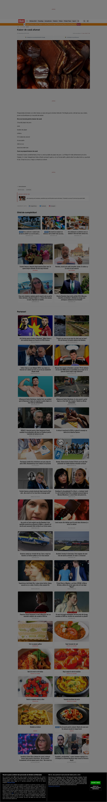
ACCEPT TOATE (95, 782)
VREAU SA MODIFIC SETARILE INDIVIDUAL (96, 788)
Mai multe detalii (11, 782)
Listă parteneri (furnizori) (54, 786)
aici (12, 793)
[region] (53, 787)
